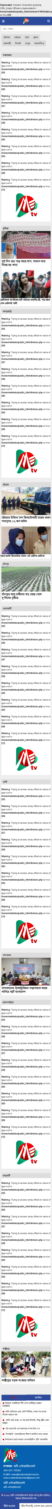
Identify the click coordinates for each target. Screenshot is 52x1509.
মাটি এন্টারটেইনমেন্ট (19, 1495)
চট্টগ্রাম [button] (17, 37)
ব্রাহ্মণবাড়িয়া (8, 1002)
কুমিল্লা (5, 228)
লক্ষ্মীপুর (6, 1349)
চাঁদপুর (6, 564)
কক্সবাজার (7, 55)
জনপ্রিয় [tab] (38, 1397)
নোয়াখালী (7, 608)
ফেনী (5, 782)
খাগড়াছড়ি (7, 311)
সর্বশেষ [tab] (13, 1397)
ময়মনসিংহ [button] (39, 43)
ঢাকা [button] (27, 37)
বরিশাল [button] (6, 37)
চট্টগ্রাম (10, 29)
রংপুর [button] (27, 43)
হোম (5, 29)
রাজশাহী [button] (7, 43)
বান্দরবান (7, 955)
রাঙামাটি (6, 1175)
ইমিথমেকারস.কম (29, 1498)
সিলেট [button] (18, 43)
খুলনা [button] (35, 37)
